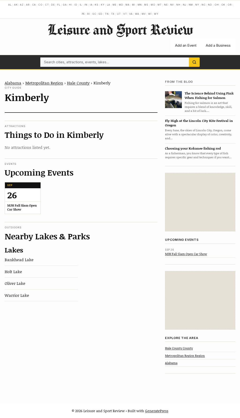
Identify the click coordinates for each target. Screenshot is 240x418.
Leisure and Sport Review (120, 29)
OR (230, 4)
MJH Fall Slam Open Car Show (186, 254)
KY (103, 4)
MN (140, 4)
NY (197, 4)
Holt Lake (13, 271)
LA (108, 4)
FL (58, 4)
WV (144, 13)
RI (88, 13)
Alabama (13, 83)
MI (133, 4)
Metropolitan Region (44, 83)
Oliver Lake (15, 283)
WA (137, 13)
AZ (22, 4)
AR (28, 4)
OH (216, 4)
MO (153, 4)
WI (150, 13)
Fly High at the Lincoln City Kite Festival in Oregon (199, 123)
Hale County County (179, 348)
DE (53, 4)
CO (40, 4)
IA (91, 4)
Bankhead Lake (19, 259)
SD (100, 13)
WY (156, 13)
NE (166, 4)
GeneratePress (156, 410)
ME (114, 4)
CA (34, 4)
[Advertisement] (200, 202)
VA (131, 13)
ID (75, 4)
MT (160, 4)
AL (10, 4)
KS (96, 4)
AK (16, 4)
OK (223, 4)
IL (81, 4)
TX (113, 13)
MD (121, 4)
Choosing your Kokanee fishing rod (193, 148)
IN (85, 4)
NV (172, 4)
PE (83, 13)
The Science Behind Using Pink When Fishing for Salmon (209, 95)
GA (65, 4)
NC (204, 4)
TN (107, 13)
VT (125, 13)
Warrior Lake (17, 295)
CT (47, 4)
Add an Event (185, 45)
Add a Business (218, 45)
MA (127, 4)
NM (191, 4)
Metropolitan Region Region (185, 356)
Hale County (78, 83)
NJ (184, 4)
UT (119, 13)
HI (70, 4)
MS (146, 4)
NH (178, 4)
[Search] (194, 62)
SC (94, 13)
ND (210, 4)
